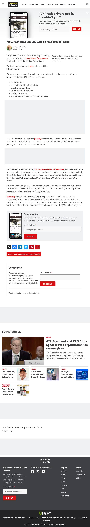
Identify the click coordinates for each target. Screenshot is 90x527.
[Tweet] (26, 247)
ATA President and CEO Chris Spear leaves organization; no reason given (67, 345)
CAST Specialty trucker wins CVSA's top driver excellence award (8, 374)
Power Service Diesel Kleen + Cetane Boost (8, 392)
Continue (47, 284)
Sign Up (76, 29)
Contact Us (83, 517)
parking (37, 138)
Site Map (46, 520)
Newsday (11, 196)
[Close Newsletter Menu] (87, 13)
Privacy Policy (20, 517)
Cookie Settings (70, 517)
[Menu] (3, 4)
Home (48, 337)
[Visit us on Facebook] (32, 471)
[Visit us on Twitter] (38, 471)
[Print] (9, 247)
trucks (31, 66)
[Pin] (31, 247)
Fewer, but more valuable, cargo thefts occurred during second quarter (67, 374)
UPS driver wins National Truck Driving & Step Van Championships (38, 374)
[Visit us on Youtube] (43, 471)
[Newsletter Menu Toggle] (87, 4)
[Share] (14, 247)
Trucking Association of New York (49, 169)
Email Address (30, 225)
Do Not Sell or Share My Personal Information (45, 517)
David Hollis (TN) (19, 47)
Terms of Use (8, 517)
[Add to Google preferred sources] (37, 247)
